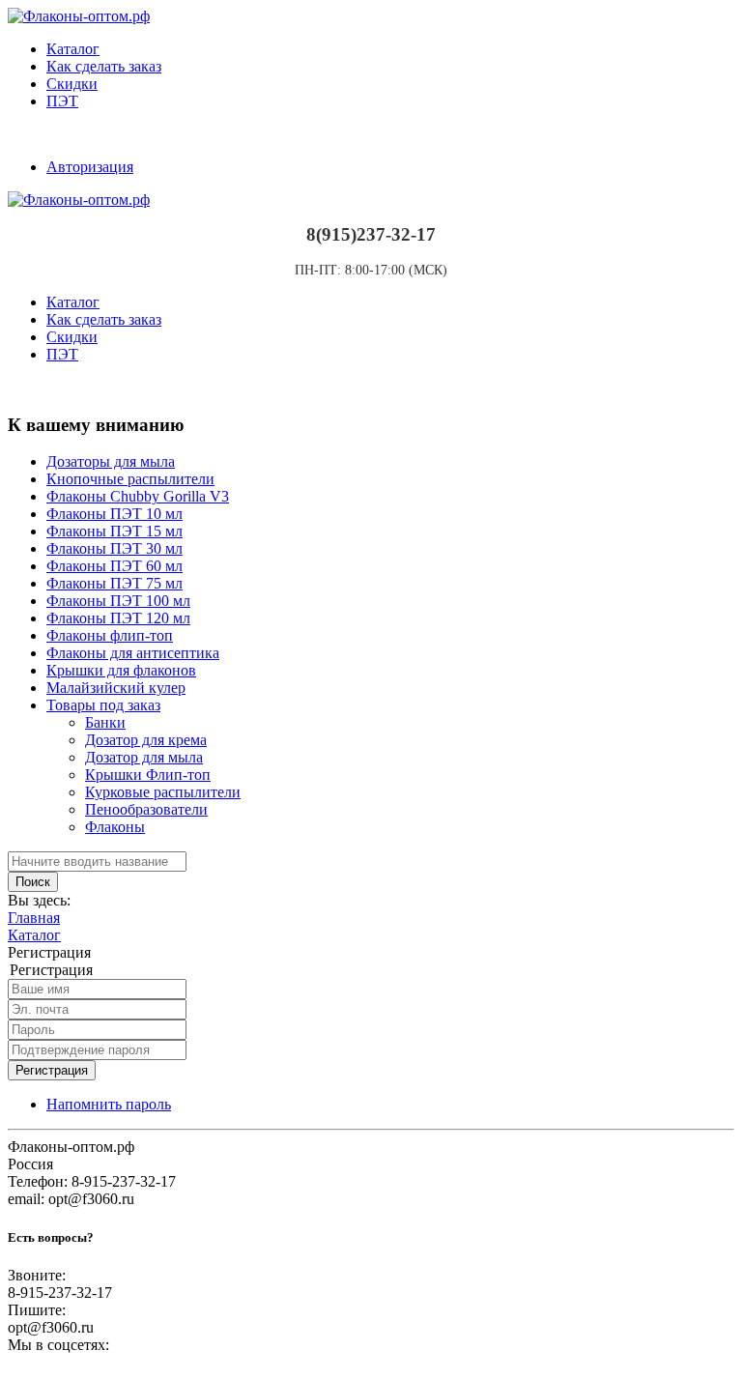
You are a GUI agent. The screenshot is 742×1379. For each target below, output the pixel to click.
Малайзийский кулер (116, 687)
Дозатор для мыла (144, 757)
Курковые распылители (163, 792)
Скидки (72, 83)
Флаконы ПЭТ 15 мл (114, 531)
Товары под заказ (103, 705)
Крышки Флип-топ (148, 774)
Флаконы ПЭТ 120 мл (118, 618)
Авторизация (89, 166)
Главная (34, 917)
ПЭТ (62, 101)
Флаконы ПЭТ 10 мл (114, 513)
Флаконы (115, 827)
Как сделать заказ (103, 66)
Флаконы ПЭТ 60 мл (114, 566)
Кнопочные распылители (130, 479)
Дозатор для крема (146, 740)
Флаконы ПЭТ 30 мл (114, 548)
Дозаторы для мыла (110, 461)
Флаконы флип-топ (109, 635)
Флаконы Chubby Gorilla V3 (137, 496)
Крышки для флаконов (121, 670)
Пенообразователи (146, 809)
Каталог (73, 49)
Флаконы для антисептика (132, 653)
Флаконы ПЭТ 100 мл (118, 600)
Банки (105, 722)
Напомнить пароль (108, 1104)
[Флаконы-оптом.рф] (79, 16)
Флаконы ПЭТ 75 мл (114, 583)
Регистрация (51, 1070)
